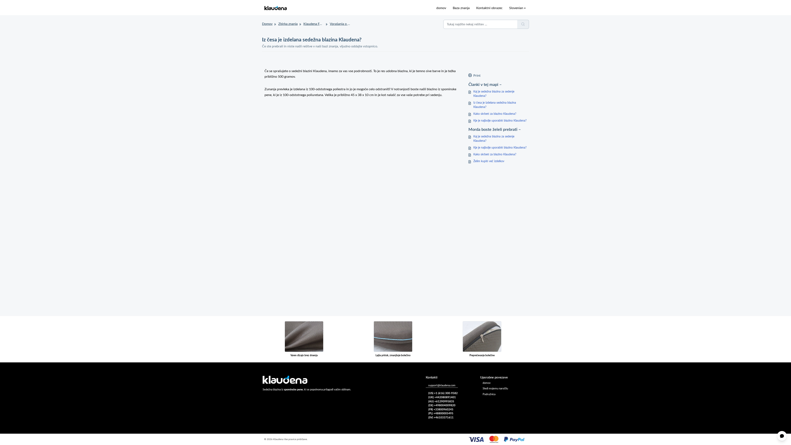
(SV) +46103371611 (441, 417)
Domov (267, 24)
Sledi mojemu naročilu (495, 388)
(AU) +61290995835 (441, 401)
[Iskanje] (523, 24)
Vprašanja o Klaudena (345, 24)
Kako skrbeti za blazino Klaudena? (494, 113)
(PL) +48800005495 (440, 413)
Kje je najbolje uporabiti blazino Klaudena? (500, 120)
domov (441, 8)
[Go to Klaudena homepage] (275, 8)
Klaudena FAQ (313, 24)
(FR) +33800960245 (440, 409)
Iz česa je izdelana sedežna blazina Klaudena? (494, 105)
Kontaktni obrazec (489, 8)
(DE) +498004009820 (441, 405)
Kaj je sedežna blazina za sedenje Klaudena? (493, 93)
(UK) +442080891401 (442, 397)
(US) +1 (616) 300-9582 (443, 393)
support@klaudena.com (441, 385)
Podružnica (489, 394)
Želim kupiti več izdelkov (488, 161)
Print (477, 75)
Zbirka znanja (288, 24)
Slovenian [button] (516, 8)
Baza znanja (461, 8)
